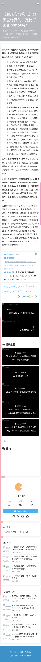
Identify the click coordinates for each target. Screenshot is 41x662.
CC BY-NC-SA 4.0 (22, 276)
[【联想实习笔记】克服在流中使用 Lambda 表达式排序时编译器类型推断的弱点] (7, 549)
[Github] (14, 516)
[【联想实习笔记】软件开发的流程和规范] (7, 578)
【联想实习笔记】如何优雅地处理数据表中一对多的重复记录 (24, 557)
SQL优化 (6, 291)
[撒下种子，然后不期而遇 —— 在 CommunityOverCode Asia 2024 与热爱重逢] (7, 598)
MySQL (12, 286)
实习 (5, 286)
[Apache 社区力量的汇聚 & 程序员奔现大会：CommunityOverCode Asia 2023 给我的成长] (7, 637)
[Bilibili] (22, 516)
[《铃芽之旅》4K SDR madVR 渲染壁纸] (7, 618)
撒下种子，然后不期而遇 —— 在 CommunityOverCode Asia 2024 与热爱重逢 (24, 597)
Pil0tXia (19, 254)
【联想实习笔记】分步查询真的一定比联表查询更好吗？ (24, 567)
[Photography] (27, 516)
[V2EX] (18, 516)
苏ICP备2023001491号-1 (20, 656)
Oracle (21, 286)
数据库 (11, 34)
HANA (30, 286)
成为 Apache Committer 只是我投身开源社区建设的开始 (24, 626)
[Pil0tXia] (3, 3)
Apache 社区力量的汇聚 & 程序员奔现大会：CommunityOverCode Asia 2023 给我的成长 (25, 635)
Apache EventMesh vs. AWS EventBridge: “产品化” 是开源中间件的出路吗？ (25, 606)
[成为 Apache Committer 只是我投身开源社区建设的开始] (7, 627)
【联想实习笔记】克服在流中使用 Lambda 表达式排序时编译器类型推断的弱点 (24, 548)
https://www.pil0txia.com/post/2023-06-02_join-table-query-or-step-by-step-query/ (20, 265)
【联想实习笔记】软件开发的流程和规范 (24, 577)
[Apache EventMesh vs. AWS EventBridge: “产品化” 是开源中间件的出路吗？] (7, 608)
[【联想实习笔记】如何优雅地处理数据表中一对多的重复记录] (7, 559)
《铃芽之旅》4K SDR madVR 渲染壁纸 (24, 616)
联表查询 (16, 291)
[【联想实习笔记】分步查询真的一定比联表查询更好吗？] (7, 569)
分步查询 (26, 291)
